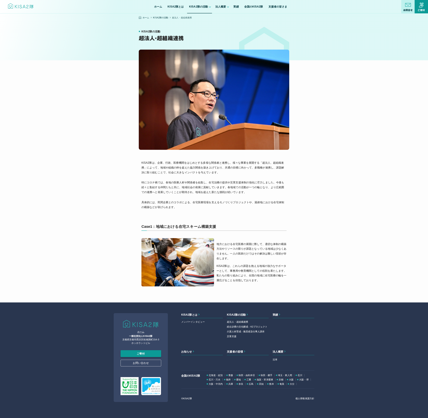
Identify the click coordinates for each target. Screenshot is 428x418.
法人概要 (278, 351)
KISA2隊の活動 (236, 314)
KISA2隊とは (189, 314)
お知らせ (186, 351)
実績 (275, 314)
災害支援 (231, 336)
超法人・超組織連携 (237, 321)
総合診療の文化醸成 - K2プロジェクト (247, 326)
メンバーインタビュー (193, 321)
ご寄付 (141, 353)
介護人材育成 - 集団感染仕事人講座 (245, 331)
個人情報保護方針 (304, 398)
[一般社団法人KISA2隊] (20, 7)
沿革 (275, 359)
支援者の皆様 (235, 351)
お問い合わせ (141, 363)
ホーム (140, 331)
